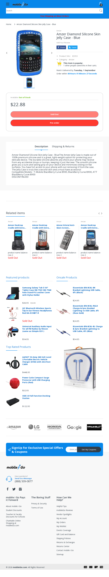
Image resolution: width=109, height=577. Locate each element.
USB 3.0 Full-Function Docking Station (36, 397)
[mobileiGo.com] (20, 4)
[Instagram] (20, 490)
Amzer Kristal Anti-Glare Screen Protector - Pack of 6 (66, 226)
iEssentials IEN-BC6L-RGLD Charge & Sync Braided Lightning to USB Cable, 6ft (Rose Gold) (86, 309)
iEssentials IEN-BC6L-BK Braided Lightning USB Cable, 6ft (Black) (86, 290)
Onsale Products (66, 277)
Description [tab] (41, 146)
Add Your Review (63, 42)
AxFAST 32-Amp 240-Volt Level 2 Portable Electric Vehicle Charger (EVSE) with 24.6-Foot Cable (36, 361)
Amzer (58, 31)
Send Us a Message (23, 478)
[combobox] (54, 10)
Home (8, 24)
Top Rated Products (18, 347)
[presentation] (99, 213)
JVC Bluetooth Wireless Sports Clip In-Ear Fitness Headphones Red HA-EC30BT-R (37, 310)
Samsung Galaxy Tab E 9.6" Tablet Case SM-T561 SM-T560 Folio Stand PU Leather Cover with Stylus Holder (36, 291)
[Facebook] (7, 490)
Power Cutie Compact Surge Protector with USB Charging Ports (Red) (36, 380)
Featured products (17, 277)
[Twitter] (14, 490)
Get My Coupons (89, 449)
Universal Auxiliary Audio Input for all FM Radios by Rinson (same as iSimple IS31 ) (37, 328)
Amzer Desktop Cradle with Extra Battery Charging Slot (16, 226)
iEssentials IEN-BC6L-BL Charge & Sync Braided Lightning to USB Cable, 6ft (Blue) (88, 328)
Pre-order (54, 123)
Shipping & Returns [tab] (63, 146)
